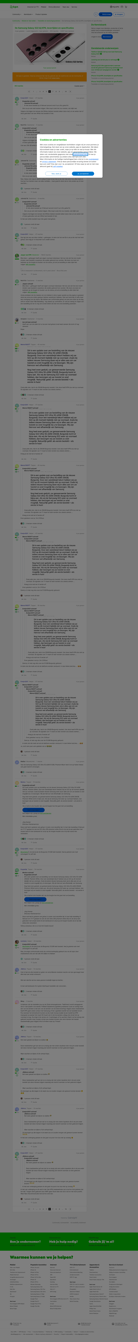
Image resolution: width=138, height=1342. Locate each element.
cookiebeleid (93, 159)
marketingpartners (80, 154)
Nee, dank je (56, 174)
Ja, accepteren (83, 174)
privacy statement (49, 162)
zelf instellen (58, 166)
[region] (70, 156)
